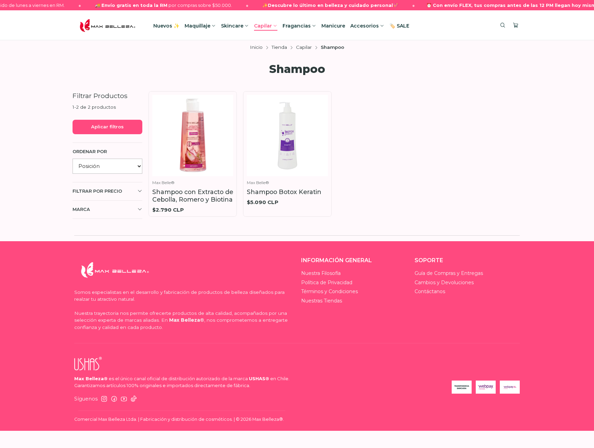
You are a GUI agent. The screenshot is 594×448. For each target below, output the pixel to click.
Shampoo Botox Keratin (284, 191)
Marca (81, 209)
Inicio (256, 47)
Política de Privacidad (326, 282)
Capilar (304, 47)
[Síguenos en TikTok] (133, 398)
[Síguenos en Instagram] (104, 398)
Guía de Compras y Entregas (449, 273)
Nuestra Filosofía (321, 273)
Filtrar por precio (97, 191)
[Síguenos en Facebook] (114, 398)
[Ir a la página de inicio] (107, 25)
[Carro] (516, 26)
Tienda (279, 47)
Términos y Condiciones (329, 291)
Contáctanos (430, 291)
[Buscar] (502, 26)
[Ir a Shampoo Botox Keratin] (287, 135)
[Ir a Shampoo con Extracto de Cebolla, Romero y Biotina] (192, 135)
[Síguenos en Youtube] (124, 398)
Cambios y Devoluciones (444, 282)
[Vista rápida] (226, 134)
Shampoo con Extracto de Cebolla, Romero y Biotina (192, 195)
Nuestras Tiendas (321, 301)
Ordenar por (90, 151)
